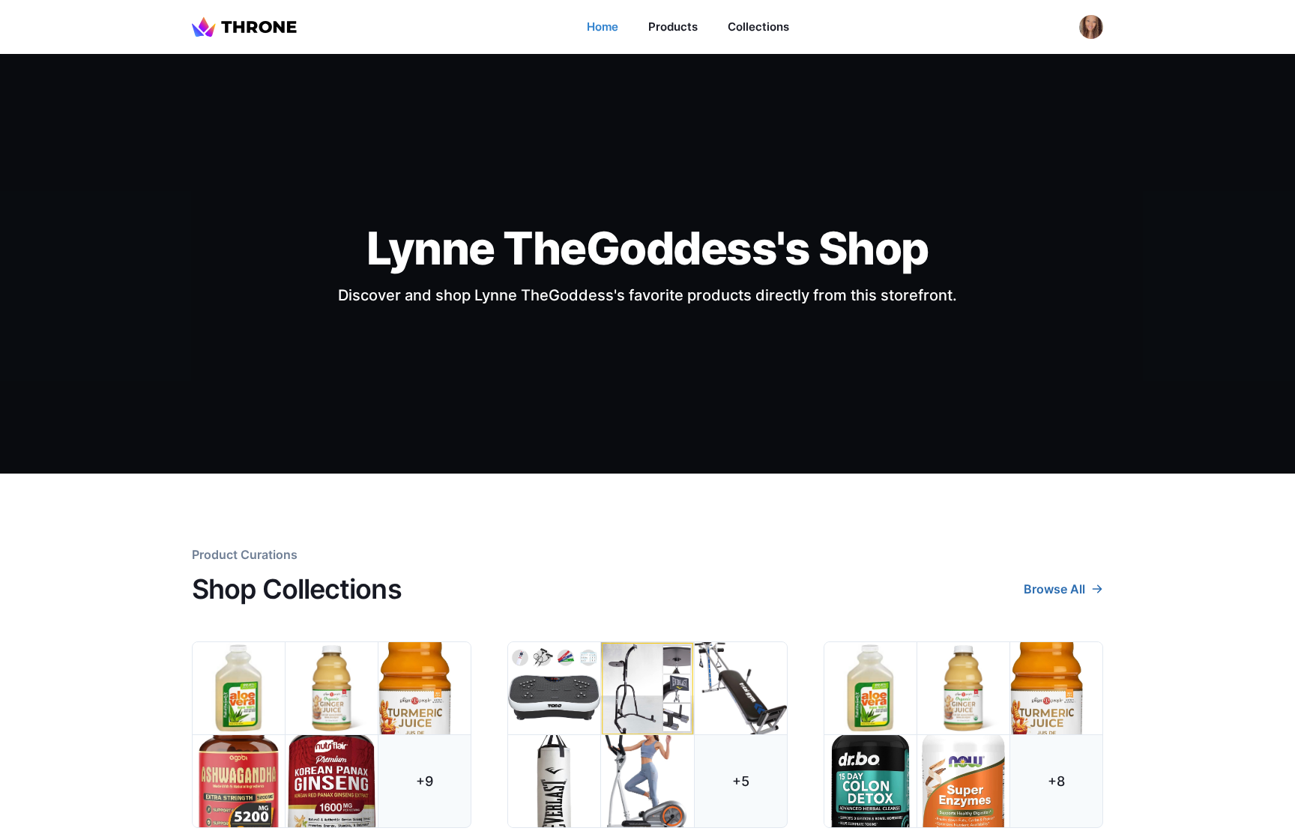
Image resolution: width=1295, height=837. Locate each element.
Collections (758, 26)
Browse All (1054, 588)
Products (673, 26)
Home (602, 26)
